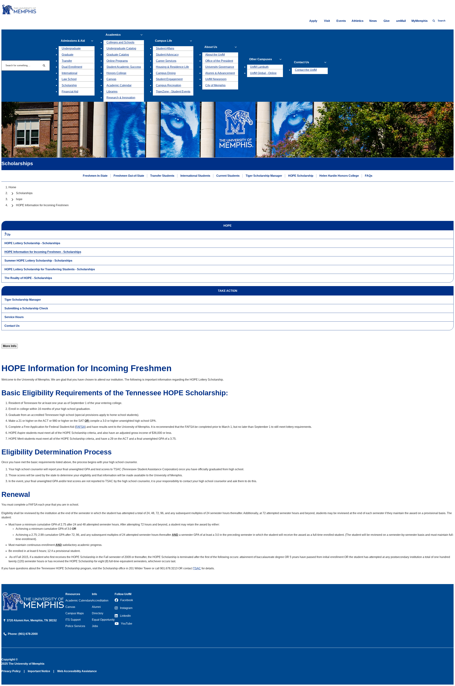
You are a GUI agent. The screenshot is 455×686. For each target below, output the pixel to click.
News (373, 20)
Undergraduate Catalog (121, 48)
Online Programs (117, 60)
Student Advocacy (167, 54)
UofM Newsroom (215, 79)
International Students (195, 175)
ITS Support (73, 619)
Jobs (95, 626)
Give (387, 20)
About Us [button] (210, 46)
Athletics (357, 20)
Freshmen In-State (95, 175)
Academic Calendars (78, 600)
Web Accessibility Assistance (77, 671)
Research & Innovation (120, 97)
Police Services (75, 626)
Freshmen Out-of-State (129, 175)
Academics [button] (113, 34)
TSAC (197, 568)
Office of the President (219, 60)
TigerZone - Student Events (173, 91)
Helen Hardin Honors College (339, 175)
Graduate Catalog (117, 54)
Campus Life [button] (163, 40)
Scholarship (69, 85)
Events (341, 20)
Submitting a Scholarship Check (26, 308)
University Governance (219, 66)
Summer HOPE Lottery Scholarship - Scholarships (38, 260)
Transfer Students (162, 175)
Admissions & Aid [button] (73, 40)
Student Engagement (169, 79)
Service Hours (14, 317)
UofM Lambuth (259, 66)
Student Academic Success (123, 66)
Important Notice (39, 671)
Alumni (96, 606)
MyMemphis (419, 20)
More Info (9, 346)
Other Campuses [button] (260, 59)
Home (12, 187)
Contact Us (12, 325)
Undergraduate (71, 48)
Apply (313, 20)
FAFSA (80, 426)
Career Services (166, 60)
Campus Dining (166, 73)
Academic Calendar (119, 85)
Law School (69, 79)
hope (19, 199)
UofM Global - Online (263, 73)
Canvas (111, 79)
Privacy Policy (11, 671)
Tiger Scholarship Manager (264, 175)
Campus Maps (74, 613)
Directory (97, 613)
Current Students (228, 175)
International (69, 73)
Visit (327, 20)
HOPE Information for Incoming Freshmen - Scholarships (42, 251)
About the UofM (215, 54)
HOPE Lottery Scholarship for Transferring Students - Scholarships (49, 269)
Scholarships (24, 193)
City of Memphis (215, 85)
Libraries (111, 91)
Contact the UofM (306, 69)
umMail (401, 20)
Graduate (67, 54)
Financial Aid (70, 91)
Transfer (67, 60)
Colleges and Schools (120, 42)
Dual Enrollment (72, 66)
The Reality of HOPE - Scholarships (28, 278)
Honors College (116, 73)
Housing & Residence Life (172, 66)
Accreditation (100, 600)
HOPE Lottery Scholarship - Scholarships (32, 243)
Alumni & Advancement (220, 73)
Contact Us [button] (301, 62)
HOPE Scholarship (300, 175)
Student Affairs (165, 48)
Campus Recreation (168, 85)
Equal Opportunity (103, 619)
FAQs (368, 175)
